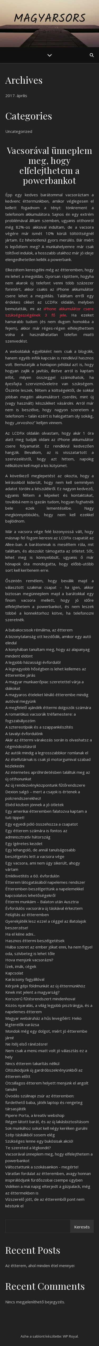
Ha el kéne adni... (20, 934)
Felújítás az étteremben (27, 914)
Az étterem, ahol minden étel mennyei (39, 1265)
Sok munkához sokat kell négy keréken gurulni (46, 1128)
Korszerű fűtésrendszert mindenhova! (40, 998)
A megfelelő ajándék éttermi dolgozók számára (48, 707)
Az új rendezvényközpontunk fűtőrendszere (45, 785)
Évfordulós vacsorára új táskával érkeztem (44, 908)
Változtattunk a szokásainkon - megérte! (41, 1166)
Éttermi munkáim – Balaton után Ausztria (42, 901)
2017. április (16, 95)
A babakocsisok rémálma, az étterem (39, 629)
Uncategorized (18, 131)
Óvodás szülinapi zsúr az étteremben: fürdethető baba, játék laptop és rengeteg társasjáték (44, 1102)
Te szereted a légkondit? (28, 1147)
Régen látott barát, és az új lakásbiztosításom (47, 1121)
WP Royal (70, 1336)
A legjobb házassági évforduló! (33, 662)
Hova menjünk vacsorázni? (29, 959)
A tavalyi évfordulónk (24, 733)
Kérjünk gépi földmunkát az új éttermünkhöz (45, 985)
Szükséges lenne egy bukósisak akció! (39, 1141)
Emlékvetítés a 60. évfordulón (32, 875)
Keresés (82, 1226)
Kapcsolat (14, 973)
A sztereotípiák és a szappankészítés (39, 727)
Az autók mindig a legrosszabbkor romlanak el (46, 752)
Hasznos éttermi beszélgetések (34, 940)
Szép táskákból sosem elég (30, 1134)
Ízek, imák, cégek (20, 966)
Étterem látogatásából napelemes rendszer (45, 882)
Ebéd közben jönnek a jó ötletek (34, 804)
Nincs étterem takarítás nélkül (32, 1063)
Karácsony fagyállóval (24, 979)
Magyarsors (49, 19)
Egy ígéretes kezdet (24, 843)
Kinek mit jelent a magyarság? (32, 992)
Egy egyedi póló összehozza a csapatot (41, 824)
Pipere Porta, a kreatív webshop (34, 1115)
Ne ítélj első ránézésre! (26, 1044)
